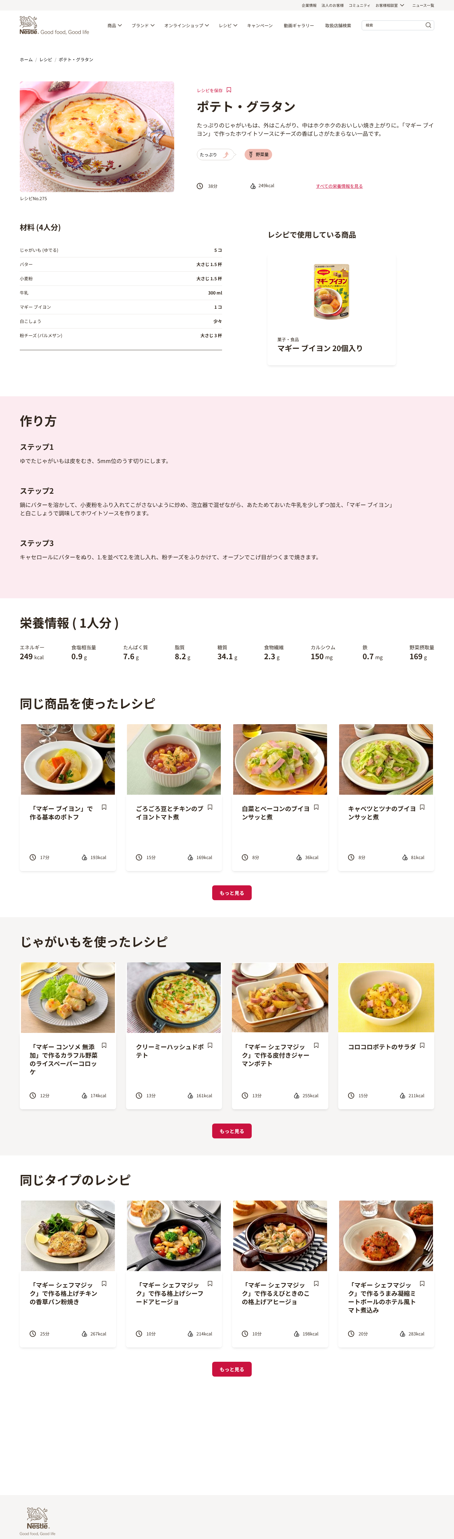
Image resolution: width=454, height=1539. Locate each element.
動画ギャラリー (299, 25)
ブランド (140, 25)
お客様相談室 (387, 5)
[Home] (56, 25)
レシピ (225, 25)
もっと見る (232, 892)
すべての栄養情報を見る (339, 186)
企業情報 (309, 5)
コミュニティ (360, 5)
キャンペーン (260, 25)
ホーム (26, 59)
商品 (111, 25)
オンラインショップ (183, 25)
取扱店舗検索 (338, 25)
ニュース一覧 (423, 5)
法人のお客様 (333, 5)
